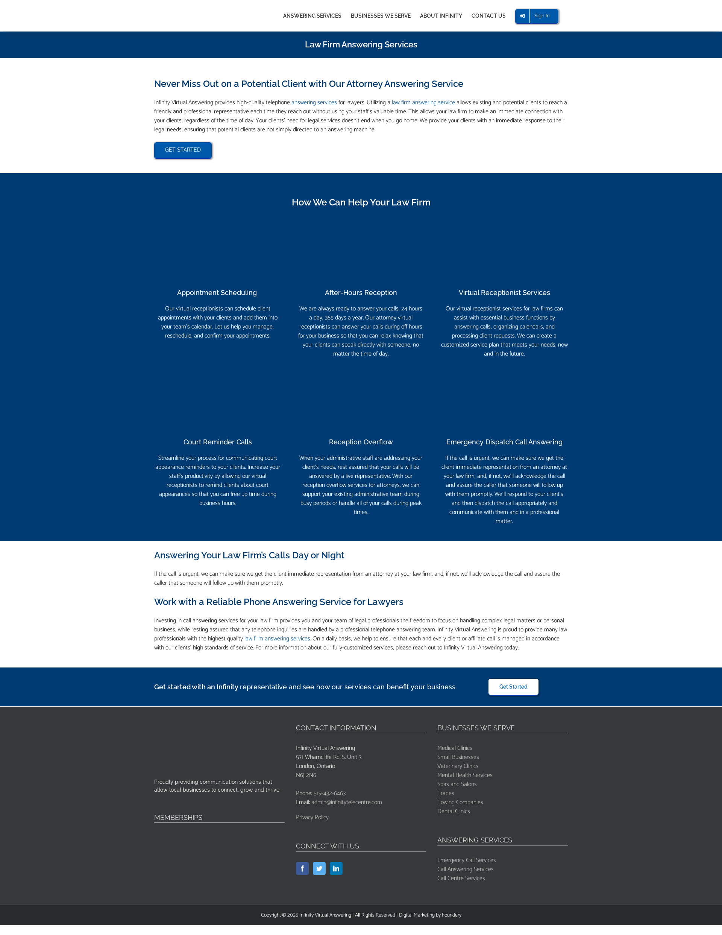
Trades (445, 793)
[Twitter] (319, 868)
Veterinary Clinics (458, 766)
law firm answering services (277, 639)
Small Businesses (458, 757)
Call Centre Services (461, 878)
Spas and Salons (457, 784)
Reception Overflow (361, 442)
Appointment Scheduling (217, 292)
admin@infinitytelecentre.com (346, 802)
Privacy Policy (312, 817)
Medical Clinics (454, 748)
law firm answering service (423, 102)
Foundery (451, 915)
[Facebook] (302, 868)
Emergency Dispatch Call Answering (504, 442)
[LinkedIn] (336, 868)
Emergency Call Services (466, 860)
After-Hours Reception (361, 292)
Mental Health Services (465, 775)
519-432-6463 (330, 793)
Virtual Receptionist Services (504, 292)
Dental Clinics (453, 811)
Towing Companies (460, 802)
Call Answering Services (465, 869)
